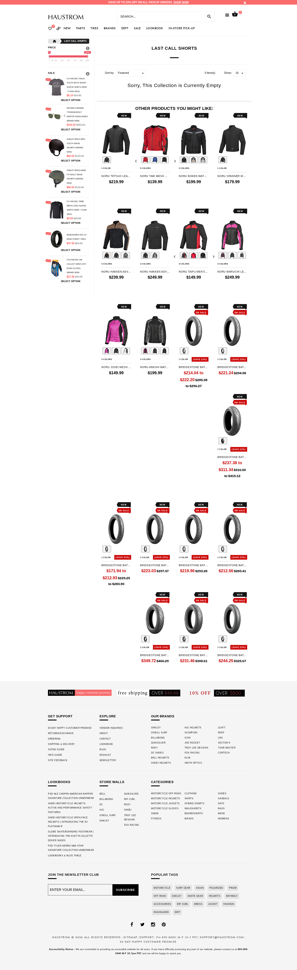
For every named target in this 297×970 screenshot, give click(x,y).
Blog (103, 749)
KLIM (187, 757)
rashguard (161, 912)
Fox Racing (192, 752)
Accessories (162, 904)
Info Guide (55, 755)
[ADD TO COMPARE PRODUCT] (108, 116)
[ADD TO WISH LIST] (103, 116)
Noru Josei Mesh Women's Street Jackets (116, 367)
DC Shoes (157, 752)
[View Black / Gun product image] (155, 350)
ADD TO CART (232, 386)
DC (101, 804)
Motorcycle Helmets (165, 798)
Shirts (189, 798)
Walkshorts (193, 808)
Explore (108, 716)
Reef (221, 732)
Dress (198, 904)
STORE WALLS (112, 782)
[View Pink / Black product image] (106, 350)
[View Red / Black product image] (145, 159)
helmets (214, 896)
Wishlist (105, 755)
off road (160, 896)
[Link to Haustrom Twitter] (142, 924)
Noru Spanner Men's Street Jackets (232, 176)
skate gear (195, 896)
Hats (221, 803)
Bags (221, 808)
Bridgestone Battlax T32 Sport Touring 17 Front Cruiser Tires (232, 565)
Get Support (60, 716)
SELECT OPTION (116, 196)
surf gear (183, 888)
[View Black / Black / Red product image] (184, 255)
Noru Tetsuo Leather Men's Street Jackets (116, 176)
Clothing (191, 793)
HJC (102, 810)
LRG (220, 737)
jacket (213, 904)
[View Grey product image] (203, 159)
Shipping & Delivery (61, 744)
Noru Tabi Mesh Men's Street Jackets (155, 176)
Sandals (223, 798)
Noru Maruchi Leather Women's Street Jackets (232, 271)
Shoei (128, 810)
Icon (188, 737)
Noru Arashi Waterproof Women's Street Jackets (155, 367)
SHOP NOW (181, 2)
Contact (105, 738)
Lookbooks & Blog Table (64, 855)
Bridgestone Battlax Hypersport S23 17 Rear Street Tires (232, 457)
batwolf (232, 896)
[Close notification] (245, 3)
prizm (232, 888)
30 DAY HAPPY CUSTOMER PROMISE (70, 728)
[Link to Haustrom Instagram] (152, 924)
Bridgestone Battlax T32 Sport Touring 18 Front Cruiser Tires (193, 565)
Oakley (156, 727)
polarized (216, 888)
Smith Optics (193, 763)
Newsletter (108, 760)
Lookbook (106, 744)
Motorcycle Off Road (166, 793)
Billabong (158, 737)
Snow (154, 813)
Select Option (70, 100)
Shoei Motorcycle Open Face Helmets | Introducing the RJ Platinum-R (68, 822)
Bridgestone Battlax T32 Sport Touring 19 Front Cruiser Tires (155, 565)
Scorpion (191, 732)
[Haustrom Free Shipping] (148, 692)
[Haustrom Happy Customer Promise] (80, 692)
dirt (177, 912)
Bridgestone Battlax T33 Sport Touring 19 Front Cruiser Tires (193, 367)
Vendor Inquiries (111, 728)
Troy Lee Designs (196, 747)
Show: (228, 72)
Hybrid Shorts (195, 803)
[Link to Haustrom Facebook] (131, 924)
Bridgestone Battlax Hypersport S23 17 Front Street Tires (116, 565)
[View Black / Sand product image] (106, 255)
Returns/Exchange (61, 733)
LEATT (221, 727)
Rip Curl (129, 799)
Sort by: (109, 72)
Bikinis (189, 818)
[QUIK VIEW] (113, 116)
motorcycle (162, 888)
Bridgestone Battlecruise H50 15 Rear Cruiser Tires (193, 655)
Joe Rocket (192, 742)
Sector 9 (224, 742)
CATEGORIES (162, 782)
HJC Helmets (193, 727)
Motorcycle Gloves (165, 808)
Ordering (54, 738)
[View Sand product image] (193, 159)
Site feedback (57, 760)
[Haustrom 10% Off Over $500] (217, 692)
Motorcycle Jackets (165, 803)
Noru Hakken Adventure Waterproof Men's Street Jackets (155, 271)
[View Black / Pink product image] (222, 255)
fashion (228, 904)
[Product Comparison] (58, 28)
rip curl (182, 904)
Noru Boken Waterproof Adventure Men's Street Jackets (193, 176)
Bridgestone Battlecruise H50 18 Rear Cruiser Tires (155, 655)
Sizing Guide (56, 749)
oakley (177, 896)
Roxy (154, 747)
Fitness (156, 818)
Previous (97, 160)
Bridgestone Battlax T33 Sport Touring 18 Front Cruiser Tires (232, 367)
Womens (223, 818)
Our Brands (162, 716)
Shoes (222, 793)
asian (200, 888)
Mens (221, 813)
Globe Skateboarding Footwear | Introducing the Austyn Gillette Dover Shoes (71, 836)
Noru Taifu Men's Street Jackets (193, 271)
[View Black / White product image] (241, 255)
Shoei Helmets (161, 763)
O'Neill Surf (159, 732)
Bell (103, 794)
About (104, 733)
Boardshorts (194, 813)
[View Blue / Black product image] (155, 159)
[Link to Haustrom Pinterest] (163, 924)
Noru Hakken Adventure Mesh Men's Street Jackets (116, 271)
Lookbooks (59, 782)
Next (174, 160)
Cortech (224, 752)
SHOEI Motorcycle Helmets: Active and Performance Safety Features (70, 807)
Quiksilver (158, 742)
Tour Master (226, 747)
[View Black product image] (106, 159)
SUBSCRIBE (125, 889)
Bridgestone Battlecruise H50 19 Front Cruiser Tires (232, 655)
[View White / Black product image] (125, 350)
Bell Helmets (160, 757)
